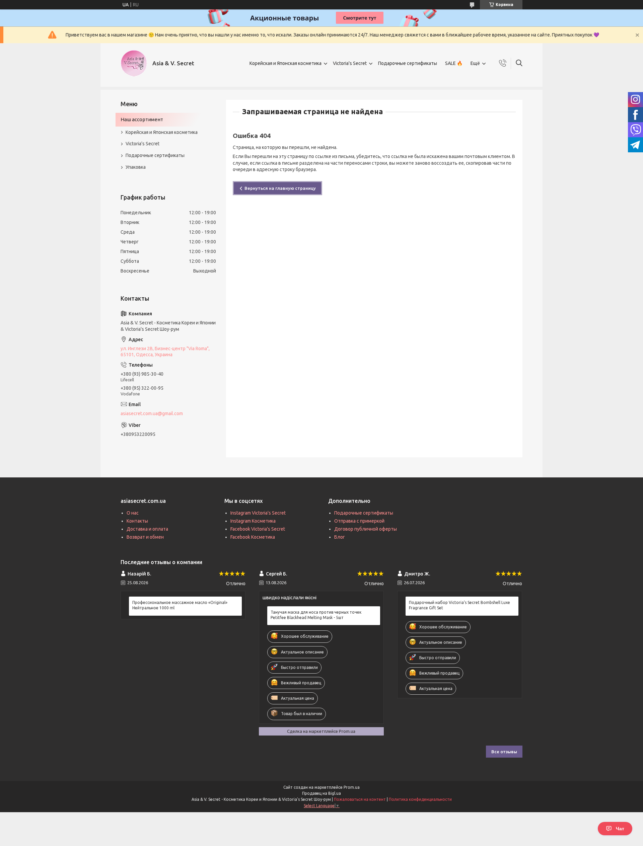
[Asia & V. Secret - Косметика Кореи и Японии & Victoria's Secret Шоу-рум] (134, 63)
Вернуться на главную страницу (280, 188)
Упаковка (136, 167)
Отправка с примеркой (359, 521)
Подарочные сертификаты (407, 63)
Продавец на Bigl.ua (321, 793)
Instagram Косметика (253, 521)
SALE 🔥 (453, 63)
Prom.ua (352, 787)
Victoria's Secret (350, 63)
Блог (339, 537)
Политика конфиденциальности (420, 799)
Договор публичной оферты (365, 529)
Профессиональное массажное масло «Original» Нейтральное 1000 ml (179, 605)
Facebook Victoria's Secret (257, 529)
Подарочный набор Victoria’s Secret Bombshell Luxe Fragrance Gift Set (459, 605)
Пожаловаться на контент (360, 799)
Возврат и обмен (145, 537)
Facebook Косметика (252, 537)
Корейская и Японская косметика (285, 63)
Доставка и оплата (147, 529)
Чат (620, 828)
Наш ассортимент (142, 119)
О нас (133, 513)
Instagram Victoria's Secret (258, 513)
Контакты (137, 521)
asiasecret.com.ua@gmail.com (152, 413)
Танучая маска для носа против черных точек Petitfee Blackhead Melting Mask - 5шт (316, 615)
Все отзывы (504, 751)
